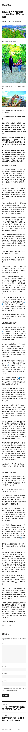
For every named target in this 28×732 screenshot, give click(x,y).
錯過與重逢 (6, 5)
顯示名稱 (4, 666)
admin (6, 625)
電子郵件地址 (5, 673)
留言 (3, 643)
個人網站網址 (5, 681)
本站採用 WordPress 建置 (14, 729)
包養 (9, 365)
